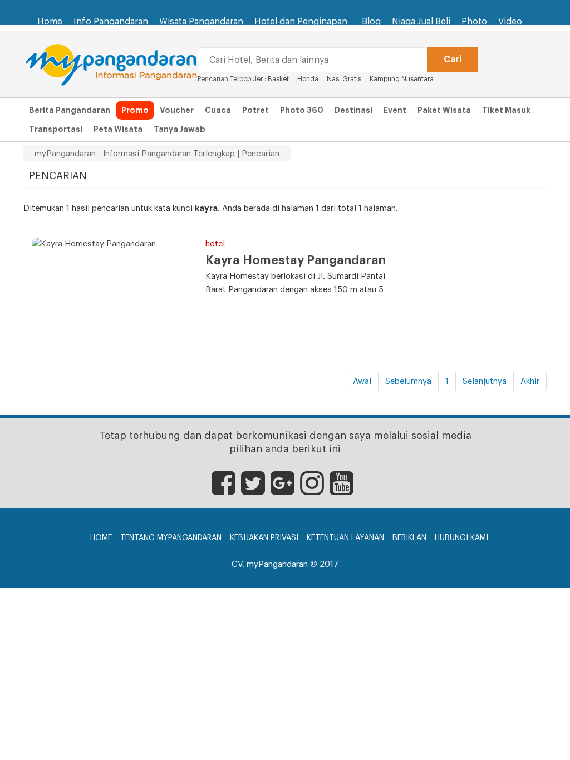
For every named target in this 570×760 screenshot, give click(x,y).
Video (510, 21)
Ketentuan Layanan (345, 538)
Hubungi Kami (461, 538)
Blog (371, 21)
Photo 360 (301, 110)
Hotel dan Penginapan (300, 21)
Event (395, 110)
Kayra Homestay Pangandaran (295, 260)
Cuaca (218, 110)
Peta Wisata (118, 129)
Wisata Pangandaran (201, 21)
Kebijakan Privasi (264, 538)
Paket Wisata (444, 110)
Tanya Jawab (179, 129)
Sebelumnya (408, 381)
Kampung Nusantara (402, 79)
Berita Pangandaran (69, 110)
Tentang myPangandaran (171, 538)
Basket (278, 79)
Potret (255, 110)
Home (49, 21)
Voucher (177, 110)
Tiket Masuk (506, 110)
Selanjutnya (485, 381)
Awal (362, 381)
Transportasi (55, 129)
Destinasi (353, 110)
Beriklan (409, 538)
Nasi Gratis (344, 79)
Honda (307, 79)
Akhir (529, 381)
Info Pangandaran (110, 21)
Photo (474, 21)
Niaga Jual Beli (421, 21)
